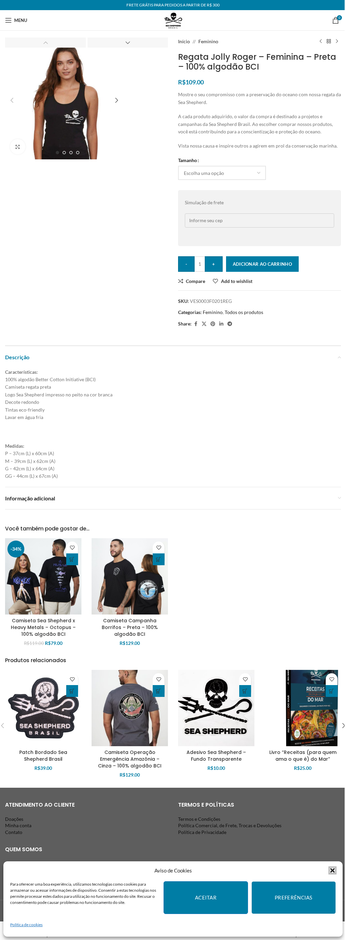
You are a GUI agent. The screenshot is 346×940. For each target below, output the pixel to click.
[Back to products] (329, 41)
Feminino (208, 41)
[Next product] (337, 41)
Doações (14, 819)
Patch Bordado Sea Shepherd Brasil (43, 755)
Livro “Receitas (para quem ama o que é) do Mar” (303, 755)
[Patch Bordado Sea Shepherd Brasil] (43, 708)
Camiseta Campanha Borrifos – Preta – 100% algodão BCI (130, 627)
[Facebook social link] (196, 324)
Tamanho (187, 160)
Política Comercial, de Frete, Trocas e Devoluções (229, 825)
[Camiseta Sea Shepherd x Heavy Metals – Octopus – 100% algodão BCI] (43, 576)
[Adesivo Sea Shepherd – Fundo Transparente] (216, 708)
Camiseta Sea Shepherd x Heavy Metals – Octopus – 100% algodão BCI (43, 627)
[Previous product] (321, 41)
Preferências (294, 897)
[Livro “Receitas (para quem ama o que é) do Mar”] (303, 708)
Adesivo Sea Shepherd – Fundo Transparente (216, 755)
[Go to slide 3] (71, 152)
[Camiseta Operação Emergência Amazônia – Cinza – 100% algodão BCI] (130, 708)
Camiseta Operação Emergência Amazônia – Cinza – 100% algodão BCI (130, 759)
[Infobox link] (173, 20)
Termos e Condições (199, 819)
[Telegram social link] (229, 324)
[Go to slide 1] (57, 152)
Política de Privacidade (202, 832)
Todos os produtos (244, 312)
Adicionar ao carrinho (262, 264)
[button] (332, 870)
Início (184, 41)
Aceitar (206, 897)
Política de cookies (26, 924)
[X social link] (204, 324)
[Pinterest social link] (212, 324)
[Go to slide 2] (64, 152)
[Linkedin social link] (221, 324)
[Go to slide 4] (77, 152)
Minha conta (18, 825)
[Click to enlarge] (17, 146)
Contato (13, 832)
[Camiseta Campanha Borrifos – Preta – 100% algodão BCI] (130, 576)
